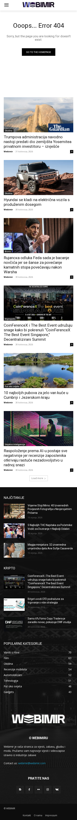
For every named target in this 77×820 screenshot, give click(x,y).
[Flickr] (38, 789)
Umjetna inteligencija (15, 444)
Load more (37, 478)
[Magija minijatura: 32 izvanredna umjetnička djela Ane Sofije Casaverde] (14, 550)
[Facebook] (29, 789)
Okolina (8, 130)
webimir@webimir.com (32, 763)
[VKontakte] (57, 789)
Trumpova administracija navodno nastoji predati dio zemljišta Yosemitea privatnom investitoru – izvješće (37, 142)
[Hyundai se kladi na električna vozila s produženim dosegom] (38, 177)
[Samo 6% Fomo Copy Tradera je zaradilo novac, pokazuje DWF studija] (14, 624)
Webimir (8, 151)
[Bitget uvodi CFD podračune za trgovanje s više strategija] (14, 604)
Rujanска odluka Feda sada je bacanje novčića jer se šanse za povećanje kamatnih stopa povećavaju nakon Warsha (36, 265)
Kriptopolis (10, 319)
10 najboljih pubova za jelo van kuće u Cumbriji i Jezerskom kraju (36, 395)
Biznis (8, 251)
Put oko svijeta (12, 386)
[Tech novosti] (38, 4)
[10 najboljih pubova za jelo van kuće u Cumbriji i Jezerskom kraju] (38, 370)
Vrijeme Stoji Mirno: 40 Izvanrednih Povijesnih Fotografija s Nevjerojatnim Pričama (50, 509)
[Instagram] (47, 789)
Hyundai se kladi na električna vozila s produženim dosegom (37, 202)
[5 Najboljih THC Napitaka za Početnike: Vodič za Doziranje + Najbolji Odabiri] (14, 530)
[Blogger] (20, 789)
